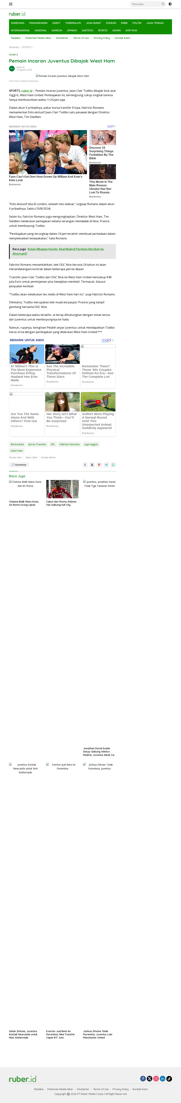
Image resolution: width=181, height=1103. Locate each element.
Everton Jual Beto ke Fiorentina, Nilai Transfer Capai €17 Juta (60, 1034)
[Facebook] (143, 1079)
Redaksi (16, 38)
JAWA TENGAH (155, 23)
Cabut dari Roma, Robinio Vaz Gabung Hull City (61, 503)
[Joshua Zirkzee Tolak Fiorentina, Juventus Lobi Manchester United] (99, 895)
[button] (163, 4)
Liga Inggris (91, 444)
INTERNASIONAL (20, 30)
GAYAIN (116, 30)
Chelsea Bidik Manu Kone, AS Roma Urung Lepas (24, 503)
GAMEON (57, 30)
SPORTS (102, 30)
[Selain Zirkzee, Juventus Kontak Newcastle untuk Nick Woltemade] (25, 895)
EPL (53, 444)
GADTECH (87, 30)
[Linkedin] (162, 1079)
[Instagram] (156, 1079)
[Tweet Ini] (92, 465)
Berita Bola (17, 444)
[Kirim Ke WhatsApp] (113, 465)
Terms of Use (81, 38)
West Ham (17, 450)
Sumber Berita (48, 457)
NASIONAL (41, 30)
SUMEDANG (17, 23)
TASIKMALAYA (73, 23)
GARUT (56, 23)
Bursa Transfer (37, 444)
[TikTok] (169, 1079)
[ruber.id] (24, 13)
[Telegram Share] (106, 465)
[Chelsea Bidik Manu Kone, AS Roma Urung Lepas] (25, 489)
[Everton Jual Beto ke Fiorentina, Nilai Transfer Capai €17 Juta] (62, 895)
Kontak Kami (122, 38)
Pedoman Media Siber (38, 38)
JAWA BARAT (93, 23)
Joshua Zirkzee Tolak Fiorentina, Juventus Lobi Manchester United (97, 1034)
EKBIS (124, 23)
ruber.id (20, 67)
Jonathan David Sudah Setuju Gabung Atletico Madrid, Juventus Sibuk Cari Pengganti (99, 752)
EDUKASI (111, 23)
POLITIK (137, 23)
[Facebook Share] (85, 465)
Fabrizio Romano (70, 444)
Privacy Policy (102, 38)
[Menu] (11, 4)
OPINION (72, 30)
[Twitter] (149, 1079)
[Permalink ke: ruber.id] (12, 68)
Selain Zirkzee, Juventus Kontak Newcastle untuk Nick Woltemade (23, 1034)
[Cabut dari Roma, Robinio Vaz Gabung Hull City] (62, 489)
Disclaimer (62, 38)
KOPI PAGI (131, 30)
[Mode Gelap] (170, 4)
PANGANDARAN (38, 23)
